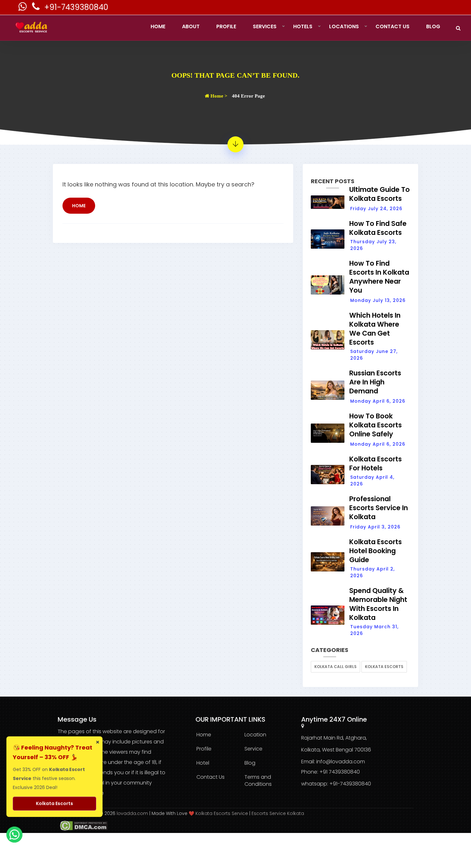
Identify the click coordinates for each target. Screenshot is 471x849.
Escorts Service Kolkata (278, 813)
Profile (226, 26)
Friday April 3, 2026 (375, 527)
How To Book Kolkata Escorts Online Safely (375, 425)
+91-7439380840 (76, 7)
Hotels (302, 26)
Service (253, 748)
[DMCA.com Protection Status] (83, 825)
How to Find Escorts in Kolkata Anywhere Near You (379, 277)
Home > (218, 96)
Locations (344, 26)
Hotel (202, 763)
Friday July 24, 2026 (376, 208)
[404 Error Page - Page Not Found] (235, 144)
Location (255, 734)
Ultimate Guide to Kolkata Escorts (379, 194)
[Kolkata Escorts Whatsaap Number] (23, 8)
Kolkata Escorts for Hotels (375, 463)
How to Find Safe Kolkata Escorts (378, 228)
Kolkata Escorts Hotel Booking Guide (375, 550)
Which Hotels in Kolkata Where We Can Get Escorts (375, 329)
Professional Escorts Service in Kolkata (378, 507)
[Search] (458, 28)
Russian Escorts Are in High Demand (375, 382)
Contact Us (392, 26)
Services (265, 26)
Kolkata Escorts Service (221, 813)
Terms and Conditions (258, 780)
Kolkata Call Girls (335, 666)
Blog (433, 26)
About (191, 26)
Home (158, 26)
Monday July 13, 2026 (378, 300)
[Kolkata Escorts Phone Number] (36, 8)
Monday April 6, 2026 (377, 401)
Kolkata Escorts (384, 666)
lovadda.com (133, 813)
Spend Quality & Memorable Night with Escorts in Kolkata (378, 604)
